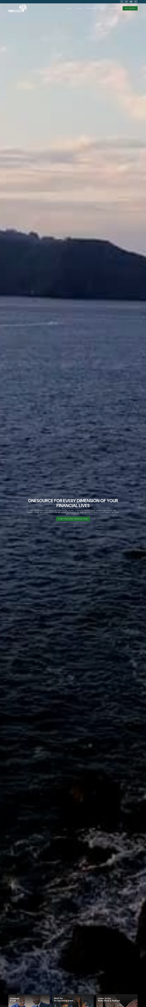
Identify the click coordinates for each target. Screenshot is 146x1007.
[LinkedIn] (126, 1)
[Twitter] (122, 1)
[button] (69, 8)
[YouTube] (131, 1)
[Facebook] (136, 1)
